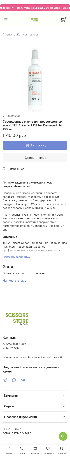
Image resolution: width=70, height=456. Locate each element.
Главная (8, 34)
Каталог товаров (28, 34)
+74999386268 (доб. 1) (16, 343)
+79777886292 (11, 348)
